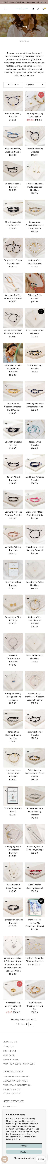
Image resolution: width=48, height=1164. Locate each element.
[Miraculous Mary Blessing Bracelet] (13, 136)
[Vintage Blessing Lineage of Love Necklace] (13, 681)
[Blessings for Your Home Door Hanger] (13, 283)
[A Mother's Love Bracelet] (13, 534)
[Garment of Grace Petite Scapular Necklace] (35, 171)
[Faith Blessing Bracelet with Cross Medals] (35, 757)
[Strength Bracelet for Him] (13, 429)
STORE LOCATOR (12, 1093)
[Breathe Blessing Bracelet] (13, 101)
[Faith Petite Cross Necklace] (35, 643)
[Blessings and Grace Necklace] (13, 872)
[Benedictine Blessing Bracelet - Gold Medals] (13, 391)
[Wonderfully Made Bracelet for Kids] (35, 499)
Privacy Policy (13, 1139)
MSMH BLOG (9, 1051)
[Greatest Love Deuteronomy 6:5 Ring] (13, 990)
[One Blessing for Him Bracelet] (13, 209)
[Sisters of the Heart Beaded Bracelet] (35, 605)
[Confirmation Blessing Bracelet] (35, 872)
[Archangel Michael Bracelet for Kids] (35, 391)
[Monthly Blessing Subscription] (35, 101)
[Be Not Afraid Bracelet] (13, 464)
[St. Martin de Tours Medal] (13, 796)
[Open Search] (33, 9)
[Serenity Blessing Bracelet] (35, 136)
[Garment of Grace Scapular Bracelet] (13, 499)
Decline (24, 1152)
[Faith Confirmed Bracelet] (35, 719)
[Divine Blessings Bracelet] (35, 353)
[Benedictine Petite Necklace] (35, 570)
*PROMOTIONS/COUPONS (16, 1076)
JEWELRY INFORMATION (15, 1081)
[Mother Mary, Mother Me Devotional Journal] (35, 907)
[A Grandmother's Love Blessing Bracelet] (35, 796)
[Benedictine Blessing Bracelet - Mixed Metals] (35, 209)
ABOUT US (8, 1047)
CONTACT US (10, 1106)
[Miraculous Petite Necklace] (35, 318)
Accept (24, 1146)
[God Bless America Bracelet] (35, 464)
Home (21, 41)
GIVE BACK (9, 1055)
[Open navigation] (5, 9)
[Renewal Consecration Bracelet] (13, 643)
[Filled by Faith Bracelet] (35, 283)
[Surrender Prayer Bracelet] (13, 171)
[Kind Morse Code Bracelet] (13, 570)
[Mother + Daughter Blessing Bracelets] (35, 946)
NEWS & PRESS (10, 1059)
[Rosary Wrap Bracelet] (35, 429)
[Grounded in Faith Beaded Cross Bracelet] (13, 353)
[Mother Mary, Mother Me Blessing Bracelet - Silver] (35, 681)
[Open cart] (43, 9)
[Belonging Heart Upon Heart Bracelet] (13, 834)
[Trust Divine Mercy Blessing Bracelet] (35, 534)
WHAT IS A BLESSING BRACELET (19, 1064)
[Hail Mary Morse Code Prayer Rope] (35, 834)
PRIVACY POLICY (11, 1089)
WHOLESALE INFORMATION (17, 1085)
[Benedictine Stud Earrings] (13, 605)
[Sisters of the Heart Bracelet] (35, 248)
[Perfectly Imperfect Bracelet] (13, 907)
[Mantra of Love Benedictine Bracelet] (13, 757)
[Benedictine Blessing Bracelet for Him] (13, 719)
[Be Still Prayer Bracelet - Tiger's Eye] (35, 990)
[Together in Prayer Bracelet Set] (13, 248)
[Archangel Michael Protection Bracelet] (13, 318)
